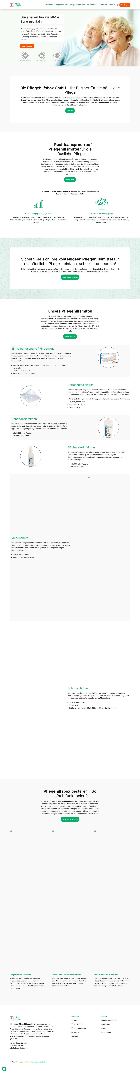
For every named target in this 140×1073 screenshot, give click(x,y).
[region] (70, 37)
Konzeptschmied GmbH (38, 1062)
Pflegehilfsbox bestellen (70, 277)
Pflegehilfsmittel (70, 336)
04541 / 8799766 (16, 1046)
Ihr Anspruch (70, 179)
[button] (67, 65)
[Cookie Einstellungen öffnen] (4, 1070)
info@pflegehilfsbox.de (19, 1048)
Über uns (70, 110)
